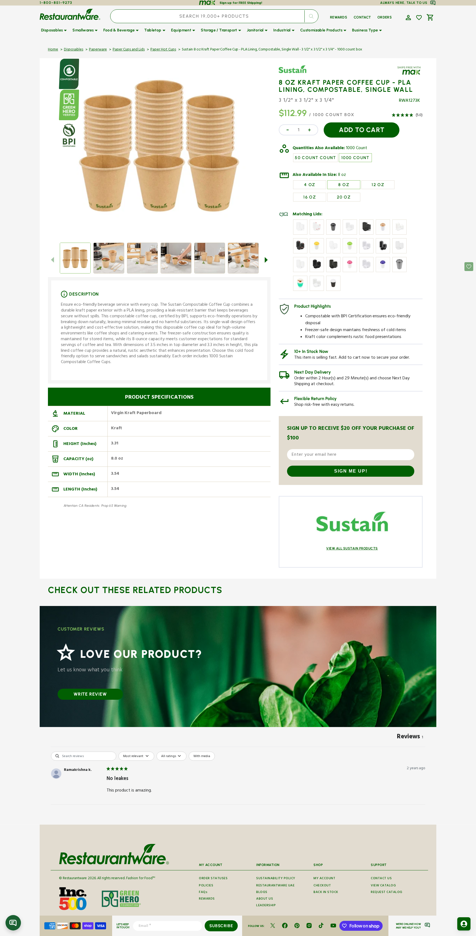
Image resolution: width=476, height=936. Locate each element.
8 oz (342, 175)
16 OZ (309, 197)
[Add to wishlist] (419, 17)
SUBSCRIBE (221, 925)
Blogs (261, 892)
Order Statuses (213, 879)
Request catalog (386, 892)
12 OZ (378, 184)
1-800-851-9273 (56, 3)
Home (53, 50)
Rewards (207, 899)
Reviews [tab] (410, 737)
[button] (408, 17)
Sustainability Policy (275, 879)
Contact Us (381, 879)
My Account (324, 879)
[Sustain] (295, 73)
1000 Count (356, 148)
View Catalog (383, 886)
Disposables (73, 50)
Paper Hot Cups (163, 50)
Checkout (322, 886)
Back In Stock (325, 892)
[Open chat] (13, 922)
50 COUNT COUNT (315, 157)
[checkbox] (202, 756)
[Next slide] (266, 259)
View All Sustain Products (352, 548)
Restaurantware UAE (275, 886)
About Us (264, 899)
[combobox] (214, 16)
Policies (206, 886)
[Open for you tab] (463, 923)
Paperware (98, 50)
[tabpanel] (238, 786)
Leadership (266, 906)
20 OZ (344, 197)
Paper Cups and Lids (129, 50)
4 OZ (309, 184)
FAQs (203, 892)
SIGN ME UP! (350, 471)
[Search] (311, 16)
